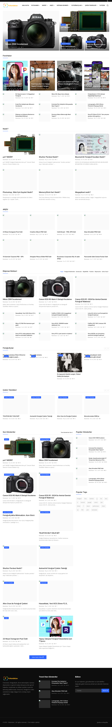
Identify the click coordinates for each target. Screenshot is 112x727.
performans (96, 506)
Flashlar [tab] (91, 271)
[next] (56, 30)
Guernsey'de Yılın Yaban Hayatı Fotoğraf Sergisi (40, 85)
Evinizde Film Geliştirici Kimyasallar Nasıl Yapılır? (62, 105)
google (89, 502)
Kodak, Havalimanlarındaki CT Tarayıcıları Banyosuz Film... (97, 459)
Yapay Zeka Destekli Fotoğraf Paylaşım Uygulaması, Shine (96, 85)
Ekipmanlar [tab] (98, 271)
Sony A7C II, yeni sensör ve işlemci (62, 333)
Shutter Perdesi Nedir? (48, 157)
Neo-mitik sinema (9, 355)
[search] (107, 5)
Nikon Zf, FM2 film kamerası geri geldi (25, 324)
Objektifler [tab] (85, 271)
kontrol (83, 502)
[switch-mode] (108, 0)
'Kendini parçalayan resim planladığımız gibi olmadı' (65, 356)
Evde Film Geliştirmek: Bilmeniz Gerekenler (24, 105)
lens (106, 498)
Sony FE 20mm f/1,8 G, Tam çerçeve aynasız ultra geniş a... (98, 115)
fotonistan (8, 47)
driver (78, 506)
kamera (92, 498)
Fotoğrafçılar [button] (76, 5)
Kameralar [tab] (79, 271)
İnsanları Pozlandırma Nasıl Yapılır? (95, 416)
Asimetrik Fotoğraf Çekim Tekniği (14, 416)
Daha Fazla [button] (105, 271)
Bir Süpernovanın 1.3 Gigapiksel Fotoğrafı (24, 95)
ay (77, 510)
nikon (103, 506)
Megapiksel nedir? (83, 192)
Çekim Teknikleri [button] (90, 5)
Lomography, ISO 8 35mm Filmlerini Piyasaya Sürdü (95, 105)
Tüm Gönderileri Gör (66, 432)
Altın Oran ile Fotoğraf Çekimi (39, 416)
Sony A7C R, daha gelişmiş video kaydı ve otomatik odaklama (25, 334)
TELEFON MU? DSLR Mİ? (49, 533)
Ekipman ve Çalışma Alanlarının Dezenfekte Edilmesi (24, 115)
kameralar (94, 510)
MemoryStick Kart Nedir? (49, 192)
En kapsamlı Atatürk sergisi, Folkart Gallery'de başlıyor (41, 375)
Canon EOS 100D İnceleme (96, 438)
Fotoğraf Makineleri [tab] (69, 271)
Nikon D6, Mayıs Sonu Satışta (60, 94)
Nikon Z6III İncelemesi (68, 46)
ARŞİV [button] (51, 5)
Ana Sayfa (25, 5)
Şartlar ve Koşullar (102, 722)
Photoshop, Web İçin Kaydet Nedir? (18, 192)
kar (101, 498)
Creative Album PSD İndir (38, 232)
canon (96, 502)
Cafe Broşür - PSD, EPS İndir (66, 232)
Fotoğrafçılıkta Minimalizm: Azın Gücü (18, 515)
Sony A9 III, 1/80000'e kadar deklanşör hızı (60, 324)
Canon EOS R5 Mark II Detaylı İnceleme (95, 45)
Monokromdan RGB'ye (64, 416)
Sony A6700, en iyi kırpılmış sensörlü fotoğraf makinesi (96, 334)
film (82, 510)
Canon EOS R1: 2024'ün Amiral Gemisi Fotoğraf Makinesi (91, 300)
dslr (102, 502)
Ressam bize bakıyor (91, 374)
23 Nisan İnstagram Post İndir (13, 232)
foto (85, 498)
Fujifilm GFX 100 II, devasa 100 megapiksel (97, 324)
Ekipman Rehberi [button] (62, 5)
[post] (31, 31)
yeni (88, 510)
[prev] (5, 30)
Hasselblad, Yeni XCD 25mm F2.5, (25, 313)
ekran (88, 506)
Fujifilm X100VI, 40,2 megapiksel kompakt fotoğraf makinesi (61, 314)
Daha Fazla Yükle (37, 657)
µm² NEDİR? (65, 27)
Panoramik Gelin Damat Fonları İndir (96, 257)
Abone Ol (105, 690)
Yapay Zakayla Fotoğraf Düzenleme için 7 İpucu (13, 85)
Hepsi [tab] (61, 271)
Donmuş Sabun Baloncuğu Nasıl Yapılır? (61, 115)
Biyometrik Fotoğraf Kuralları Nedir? (90, 157)
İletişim (102, 5)
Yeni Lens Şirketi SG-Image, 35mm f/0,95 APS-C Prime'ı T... (68, 84)
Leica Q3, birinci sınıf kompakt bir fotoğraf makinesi (98, 314)
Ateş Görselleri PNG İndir (92, 232)
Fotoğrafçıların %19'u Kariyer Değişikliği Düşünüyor (96, 95)
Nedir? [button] (44, 5)
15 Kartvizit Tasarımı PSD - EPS (13, 257)
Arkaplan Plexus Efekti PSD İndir (40, 257)
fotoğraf (79, 498)
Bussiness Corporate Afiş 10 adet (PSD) (68, 258)
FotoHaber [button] (35, 5)
